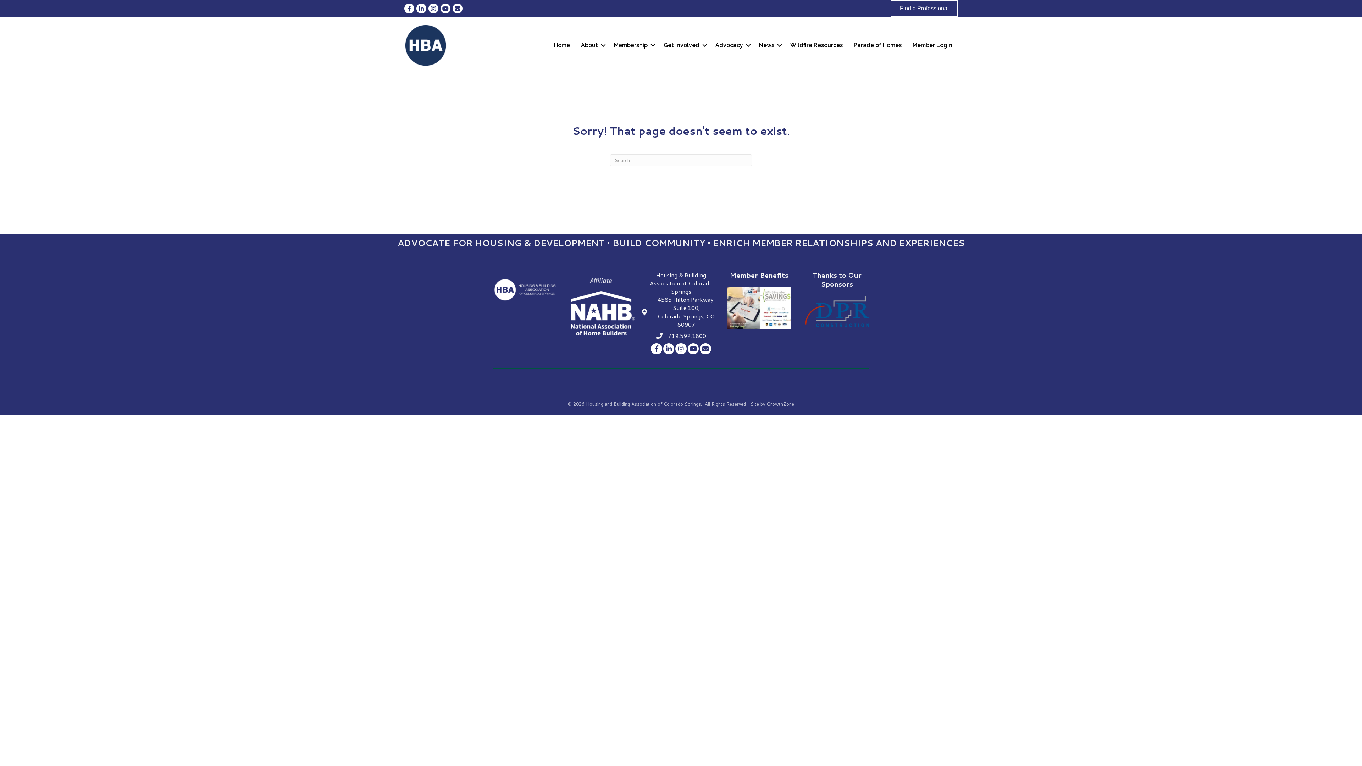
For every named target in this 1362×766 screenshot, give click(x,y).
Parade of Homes (878, 45)
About (589, 45)
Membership (631, 45)
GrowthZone (780, 404)
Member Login (932, 45)
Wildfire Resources (816, 45)
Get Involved (681, 45)
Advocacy (729, 45)
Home (562, 45)
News (766, 45)
